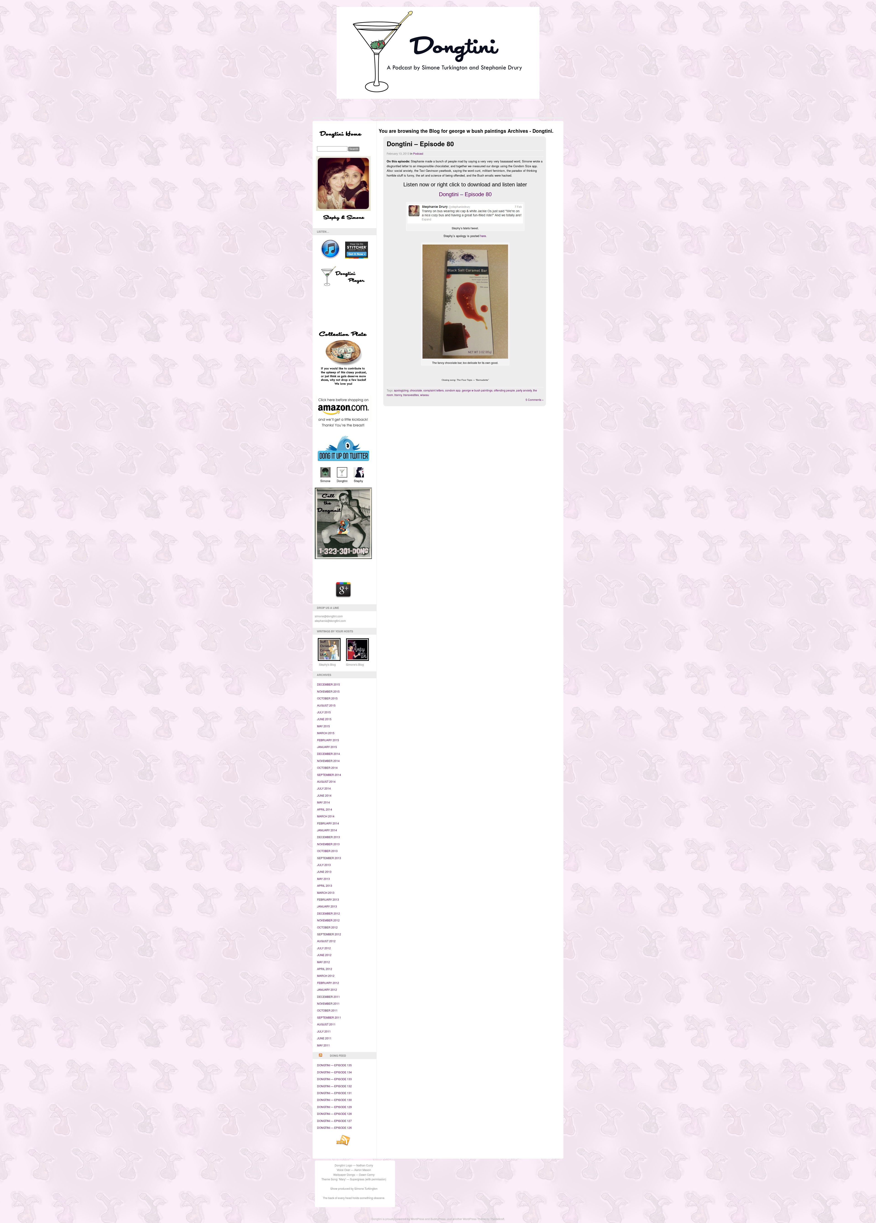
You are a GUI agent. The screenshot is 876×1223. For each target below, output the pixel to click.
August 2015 (326, 705)
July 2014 (324, 788)
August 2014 (326, 781)
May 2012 (323, 962)
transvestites (411, 395)
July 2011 (324, 1031)
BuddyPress (438, 1219)
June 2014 (324, 795)
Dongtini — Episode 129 (334, 1107)
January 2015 (327, 747)
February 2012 (328, 983)
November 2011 (328, 1003)
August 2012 (326, 941)
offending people (504, 390)
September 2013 (329, 858)
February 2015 (328, 740)
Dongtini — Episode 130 (334, 1100)
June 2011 (324, 1038)
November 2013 (328, 844)
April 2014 (324, 809)
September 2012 (329, 934)
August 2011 (326, 1024)
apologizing (401, 390)
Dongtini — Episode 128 (334, 1114)
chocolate (416, 390)
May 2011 (323, 1045)
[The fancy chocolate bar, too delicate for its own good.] (465, 302)
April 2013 (324, 885)
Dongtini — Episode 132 (334, 1086)
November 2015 (328, 691)
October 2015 (327, 698)
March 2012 (325, 976)
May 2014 (323, 802)
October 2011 (327, 1010)
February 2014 (328, 823)
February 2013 (328, 899)
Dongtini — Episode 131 (334, 1093)
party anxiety (524, 390)
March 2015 (325, 733)
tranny (398, 395)
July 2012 (324, 948)
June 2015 (324, 719)
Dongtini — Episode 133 (334, 1079)
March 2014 (325, 816)
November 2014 (328, 761)
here (483, 236)
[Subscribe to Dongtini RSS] (343, 1144)
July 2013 (324, 865)
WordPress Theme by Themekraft (483, 1219)
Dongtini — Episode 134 (334, 1072)
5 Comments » (535, 400)
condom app (453, 390)
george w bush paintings (477, 390)
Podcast (418, 153)
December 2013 (328, 837)
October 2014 (327, 767)
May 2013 (323, 879)
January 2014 (327, 830)
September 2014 (329, 775)
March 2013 (325, 892)
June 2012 (324, 955)
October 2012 (327, 927)
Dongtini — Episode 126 (334, 1127)
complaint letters (433, 390)
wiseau (424, 395)
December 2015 (328, 684)
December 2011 (328, 997)
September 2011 (329, 1017)
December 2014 (328, 754)
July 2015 (324, 712)
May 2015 (323, 726)
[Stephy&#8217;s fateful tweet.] (465, 214)
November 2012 (328, 920)
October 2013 (327, 851)
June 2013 (324, 872)
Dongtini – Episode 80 (420, 143)
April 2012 (324, 969)
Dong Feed (338, 1056)
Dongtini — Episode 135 (334, 1065)
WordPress (417, 1219)
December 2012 (328, 913)
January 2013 (327, 906)
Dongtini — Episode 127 (334, 1121)
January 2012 (327, 989)
